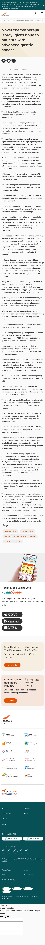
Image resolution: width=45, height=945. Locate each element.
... (8, 20)
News (4, 824)
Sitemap (25, 870)
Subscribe (10, 701)
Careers (27, 808)
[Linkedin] (15, 851)
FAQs (26, 813)
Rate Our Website (28, 875)
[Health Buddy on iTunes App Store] (12, 614)
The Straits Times (13, 541)
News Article (10, 531)
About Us (5, 808)
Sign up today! (12, 665)
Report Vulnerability (8, 880)
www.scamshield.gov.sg (9, 8)
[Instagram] (21, 851)
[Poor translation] (7, 916)
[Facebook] (4, 851)
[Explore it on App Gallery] (12, 628)
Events (4, 819)
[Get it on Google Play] (12, 621)
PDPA (3, 875)
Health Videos (34, 838)
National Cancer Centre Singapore (20, 536)
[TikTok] (10, 851)
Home (3, 20)
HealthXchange (13, 838)
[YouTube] (27, 851)
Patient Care (27, 531)
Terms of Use (6, 870)
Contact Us (6, 813)
